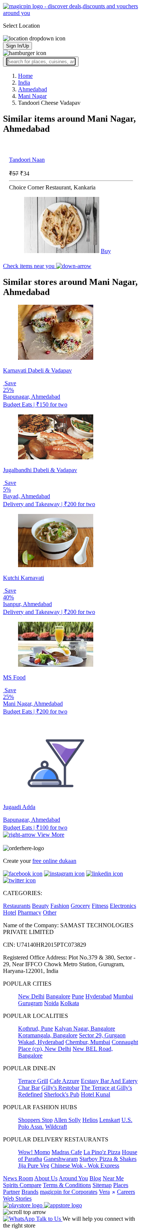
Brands (29, 1192)
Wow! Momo (34, 1152)
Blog (95, 1178)
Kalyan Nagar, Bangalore (85, 1028)
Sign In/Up (17, 46)
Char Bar (29, 1088)
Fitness (100, 906)
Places (120, 1185)
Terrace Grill (33, 1081)
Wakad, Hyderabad (41, 1042)
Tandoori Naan (27, 159)
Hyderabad (98, 996)
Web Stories (17, 1198)
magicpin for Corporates (68, 1192)
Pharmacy (29, 912)
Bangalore (58, 996)
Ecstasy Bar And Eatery (109, 1081)
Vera (104, 1192)
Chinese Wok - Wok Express (85, 1165)
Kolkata (69, 1003)
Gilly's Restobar (60, 1088)
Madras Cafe (67, 1152)
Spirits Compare (22, 1185)
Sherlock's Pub (61, 1094)
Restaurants (16, 906)
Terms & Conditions (67, 1185)
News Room (18, 1178)
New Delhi (31, 996)
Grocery (80, 906)
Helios (90, 1120)
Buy (106, 251)
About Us (46, 1178)
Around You (73, 1178)
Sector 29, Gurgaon (102, 1035)
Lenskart (109, 1120)
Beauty (40, 906)
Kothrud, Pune (35, 1028)
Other (49, 912)
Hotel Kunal (95, 1094)
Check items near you (29, 266)
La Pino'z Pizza (101, 1152)
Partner (11, 1192)
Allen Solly (67, 1120)
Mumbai (123, 996)
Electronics (123, 906)
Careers (126, 1192)
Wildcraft (56, 1126)
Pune (78, 996)
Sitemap (102, 1185)
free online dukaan (54, 861)
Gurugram (30, 1003)
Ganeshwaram (61, 1159)
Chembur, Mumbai (87, 1042)
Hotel (9, 912)
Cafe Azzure (64, 1081)
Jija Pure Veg (33, 1165)
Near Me (113, 1178)
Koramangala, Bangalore (47, 1035)
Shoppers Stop (35, 1120)
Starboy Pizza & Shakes (107, 1159)
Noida (51, 1003)
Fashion (59, 906)
